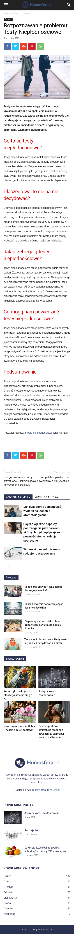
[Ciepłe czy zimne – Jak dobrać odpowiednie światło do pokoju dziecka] (13, 625)
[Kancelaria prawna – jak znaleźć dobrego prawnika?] (13, 591)
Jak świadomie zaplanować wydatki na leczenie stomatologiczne (42, 511)
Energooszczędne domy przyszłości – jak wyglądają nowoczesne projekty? (20, 481)
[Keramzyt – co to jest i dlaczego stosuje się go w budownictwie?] (20, 677)
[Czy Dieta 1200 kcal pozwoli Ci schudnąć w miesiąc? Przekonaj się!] (13, 852)
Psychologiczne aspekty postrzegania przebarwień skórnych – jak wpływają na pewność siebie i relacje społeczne (41, 532)
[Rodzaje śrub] (13, 835)
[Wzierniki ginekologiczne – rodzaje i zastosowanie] (13, 553)
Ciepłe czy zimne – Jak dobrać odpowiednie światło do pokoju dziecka (42, 625)
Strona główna (11, 13)
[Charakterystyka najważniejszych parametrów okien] (13, 608)
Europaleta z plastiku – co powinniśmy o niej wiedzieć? (53, 479)
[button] (69, 5)
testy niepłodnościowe (39, 432)
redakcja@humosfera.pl (46, 789)
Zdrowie (26, 13)
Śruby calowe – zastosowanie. (42, 813)
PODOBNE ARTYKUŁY (18, 497)
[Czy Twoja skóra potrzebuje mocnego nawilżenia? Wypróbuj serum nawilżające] (54, 712)
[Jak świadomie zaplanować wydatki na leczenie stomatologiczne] (13, 511)
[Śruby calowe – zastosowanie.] (54, 677)
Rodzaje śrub (32, 830)
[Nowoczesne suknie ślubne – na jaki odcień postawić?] (20, 712)
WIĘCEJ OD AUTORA (46, 497)
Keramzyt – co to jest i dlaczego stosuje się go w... (18, 695)
